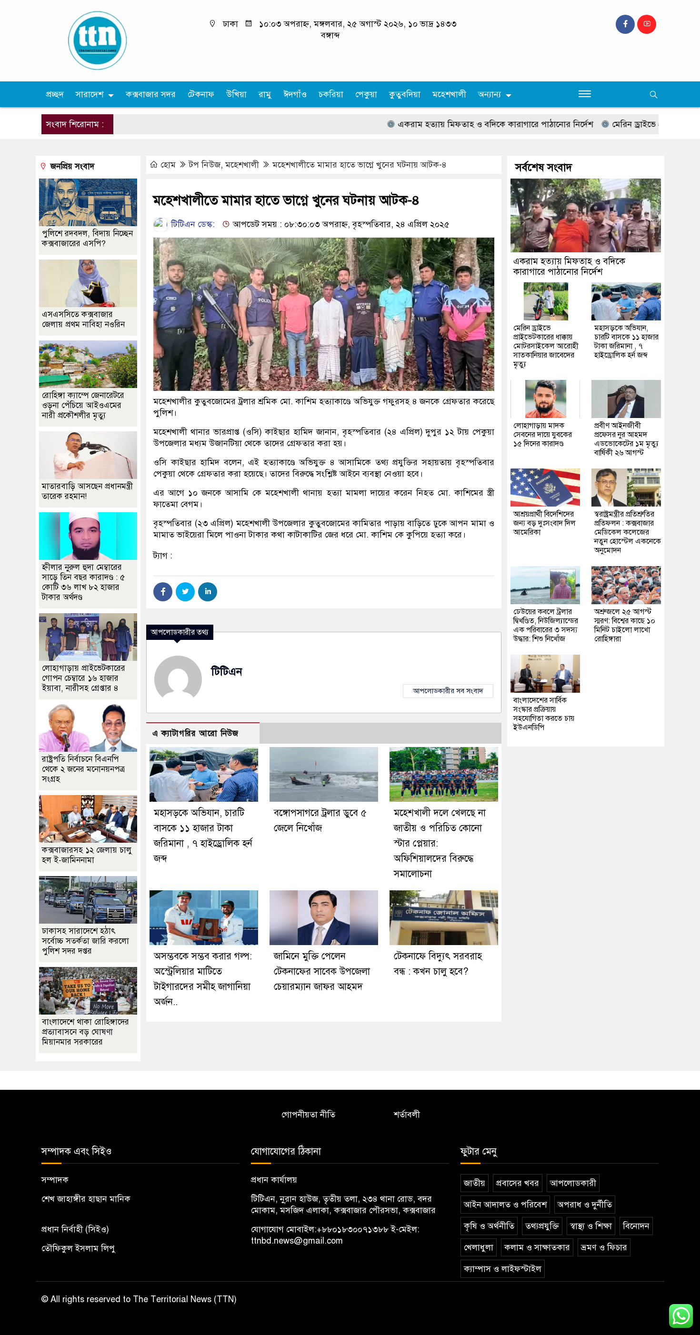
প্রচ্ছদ (55, 94)
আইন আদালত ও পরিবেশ (505, 1204)
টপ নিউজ (204, 164)
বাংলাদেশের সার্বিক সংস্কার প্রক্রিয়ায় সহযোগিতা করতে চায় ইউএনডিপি (543, 714)
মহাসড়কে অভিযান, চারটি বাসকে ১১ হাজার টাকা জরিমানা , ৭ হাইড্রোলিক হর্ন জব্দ (626, 341)
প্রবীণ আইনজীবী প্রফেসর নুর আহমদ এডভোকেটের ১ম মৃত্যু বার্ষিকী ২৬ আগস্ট (626, 439)
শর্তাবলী (407, 1114)
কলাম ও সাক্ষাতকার (537, 1247)
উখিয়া (236, 94)
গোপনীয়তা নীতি (308, 1114)
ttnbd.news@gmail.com (297, 1240)
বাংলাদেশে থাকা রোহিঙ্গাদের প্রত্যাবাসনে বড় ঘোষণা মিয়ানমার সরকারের (85, 1032)
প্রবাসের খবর (517, 1183)
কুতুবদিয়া (404, 94)
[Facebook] (162, 591)
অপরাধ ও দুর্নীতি (585, 1204)
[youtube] (646, 24)
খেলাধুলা (478, 1247)
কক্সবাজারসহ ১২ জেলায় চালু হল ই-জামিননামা (87, 855)
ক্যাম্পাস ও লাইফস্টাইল (502, 1269)
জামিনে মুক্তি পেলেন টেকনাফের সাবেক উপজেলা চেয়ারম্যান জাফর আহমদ (322, 971)
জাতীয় (474, 1183)
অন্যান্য (489, 94)
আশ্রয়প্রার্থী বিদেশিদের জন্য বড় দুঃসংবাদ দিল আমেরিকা (544, 523)
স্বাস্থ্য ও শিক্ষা (591, 1226)
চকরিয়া (331, 94)
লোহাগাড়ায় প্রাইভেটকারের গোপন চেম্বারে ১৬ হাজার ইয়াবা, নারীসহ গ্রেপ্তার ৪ (83, 678)
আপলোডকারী (573, 1183)
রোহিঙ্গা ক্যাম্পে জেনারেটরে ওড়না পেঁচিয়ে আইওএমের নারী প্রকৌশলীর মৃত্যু (83, 405)
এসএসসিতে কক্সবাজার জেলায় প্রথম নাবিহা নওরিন (83, 319)
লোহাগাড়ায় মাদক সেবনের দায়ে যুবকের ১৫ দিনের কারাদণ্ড (542, 434)
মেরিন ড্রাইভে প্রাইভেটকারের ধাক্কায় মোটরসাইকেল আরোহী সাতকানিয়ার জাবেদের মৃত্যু (546, 346)
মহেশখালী (449, 94)
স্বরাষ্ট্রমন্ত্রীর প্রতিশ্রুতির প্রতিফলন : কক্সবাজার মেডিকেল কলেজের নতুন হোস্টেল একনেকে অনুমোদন (627, 532)
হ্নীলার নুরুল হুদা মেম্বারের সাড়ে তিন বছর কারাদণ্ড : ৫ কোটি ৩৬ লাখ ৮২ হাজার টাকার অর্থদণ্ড (83, 582)
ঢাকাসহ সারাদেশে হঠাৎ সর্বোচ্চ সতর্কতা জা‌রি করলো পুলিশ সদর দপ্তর (85, 941)
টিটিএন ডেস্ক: (192, 224)
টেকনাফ (201, 94)
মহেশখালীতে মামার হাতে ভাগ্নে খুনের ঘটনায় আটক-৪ (359, 164)
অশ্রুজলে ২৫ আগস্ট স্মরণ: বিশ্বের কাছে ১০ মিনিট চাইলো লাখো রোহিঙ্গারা (624, 625)
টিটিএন (226, 671)
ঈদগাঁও (295, 94)
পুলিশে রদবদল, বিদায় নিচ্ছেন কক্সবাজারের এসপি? (87, 239)
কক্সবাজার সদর (151, 94)
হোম (168, 164)
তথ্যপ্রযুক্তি (542, 1226)
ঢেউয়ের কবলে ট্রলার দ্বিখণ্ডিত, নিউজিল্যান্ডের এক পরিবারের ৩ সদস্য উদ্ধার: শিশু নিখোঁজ (545, 625)
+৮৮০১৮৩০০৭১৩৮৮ (353, 1229)
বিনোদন (636, 1226)
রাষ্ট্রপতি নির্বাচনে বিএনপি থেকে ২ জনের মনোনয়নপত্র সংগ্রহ (83, 769)
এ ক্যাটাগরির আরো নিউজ (195, 733)
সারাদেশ (89, 94)
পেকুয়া (366, 94)
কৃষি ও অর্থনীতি (489, 1226)
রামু (265, 94)
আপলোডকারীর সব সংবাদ (448, 691)
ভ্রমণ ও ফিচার (604, 1247)
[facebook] (625, 24)
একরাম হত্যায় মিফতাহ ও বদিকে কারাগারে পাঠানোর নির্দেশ (460, 124)
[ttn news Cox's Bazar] (114, 40)
